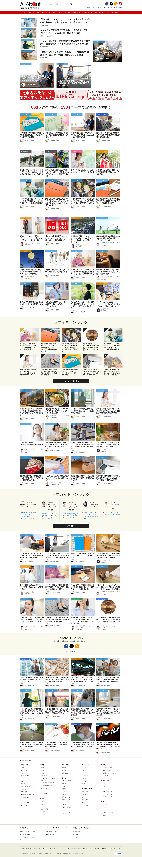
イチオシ (75, 837)
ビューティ (48, 12)
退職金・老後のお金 (46, 785)
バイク (43, 814)
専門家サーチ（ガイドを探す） (28, 831)
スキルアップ (85, 794)
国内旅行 (43, 804)
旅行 (92, 12)
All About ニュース (51, 831)
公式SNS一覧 (108, 7)
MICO (83, 784)
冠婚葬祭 (64, 786)
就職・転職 (85, 791)
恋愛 (104, 783)
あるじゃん (44, 793)
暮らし (61, 12)
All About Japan (50, 834)
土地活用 (23, 789)
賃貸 (22, 781)
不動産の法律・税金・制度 (28, 794)
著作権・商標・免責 (83, 848)
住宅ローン (44, 775)
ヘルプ (118, 848)
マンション (24, 770)
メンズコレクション (108, 794)
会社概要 (24, 848)
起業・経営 (85, 799)
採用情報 (30, 848)
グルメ (109, 12)
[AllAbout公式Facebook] (106, 3)
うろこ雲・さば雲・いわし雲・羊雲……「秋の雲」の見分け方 (112, 514)
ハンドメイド (65, 791)
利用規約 (50, 848)
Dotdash (118, 853)
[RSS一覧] (116, 3)
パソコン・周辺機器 (108, 767)
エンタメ (105, 804)
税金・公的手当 (45, 788)
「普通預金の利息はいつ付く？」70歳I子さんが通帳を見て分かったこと (70, 515)
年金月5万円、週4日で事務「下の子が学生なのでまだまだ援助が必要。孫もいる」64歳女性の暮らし (28, 515)
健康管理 (64, 767)
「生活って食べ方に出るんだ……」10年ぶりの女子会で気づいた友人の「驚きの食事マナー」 (91, 515)
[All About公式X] (111, 3)
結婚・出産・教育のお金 (47, 783)
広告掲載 (44, 848)
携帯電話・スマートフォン (109, 773)
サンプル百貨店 (77, 831)
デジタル (55, 12)
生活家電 (64, 789)
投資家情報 (37, 848)
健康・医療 (65, 765)
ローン (43, 791)
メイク (84, 767)
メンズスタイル (85, 12)
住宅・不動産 (25, 765)
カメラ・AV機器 (107, 770)
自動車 (43, 812)
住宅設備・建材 (25, 775)
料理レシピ (65, 783)
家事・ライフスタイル (67, 781)
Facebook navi (76, 834)
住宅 (34, 12)
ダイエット (85, 781)
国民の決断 (23, 840)
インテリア (24, 778)
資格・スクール (86, 797)
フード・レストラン (67, 807)
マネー (38, 12)
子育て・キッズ (66, 799)
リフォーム (24, 773)
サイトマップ (91, 7)
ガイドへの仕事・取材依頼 (27, 837)
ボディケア (85, 775)
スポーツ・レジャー (108, 812)
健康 (43, 12)
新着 (30, 12)
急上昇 (26, 12)
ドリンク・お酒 (66, 813)
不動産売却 (24, 792)
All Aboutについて (72, 848)
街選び (23, 784)
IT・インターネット (108, 775)
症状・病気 (65, 770)
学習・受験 (85, 805)
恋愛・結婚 (67, 12)
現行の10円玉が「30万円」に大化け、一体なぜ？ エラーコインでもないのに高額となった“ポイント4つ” (49, 516)
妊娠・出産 (65, 794)
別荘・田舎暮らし (25, 786)
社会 (83, 802)
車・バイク (115, 12)
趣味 (96, 12)
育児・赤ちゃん (66, 797)
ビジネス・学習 (76, 12)
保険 (42, 773)
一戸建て (23, 767)
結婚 (104, 786)
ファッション (102, 12)
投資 (42, 770)
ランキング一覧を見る (71, 381)
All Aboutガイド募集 (25, 834)
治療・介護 (65, 773)
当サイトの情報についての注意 (98, 848)
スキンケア (85, 770)
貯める (43, 767)
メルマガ (100, 7)
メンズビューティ (107, 796)
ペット (104, 815)
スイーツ (64, 810)
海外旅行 (43, 801)
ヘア (83, 773)
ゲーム (104, 807)
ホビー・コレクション (108, 810)
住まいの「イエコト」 (27, 797)
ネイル (84, 778)
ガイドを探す (118, 7)
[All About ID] (120, 4)
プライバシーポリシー (60, 848)
